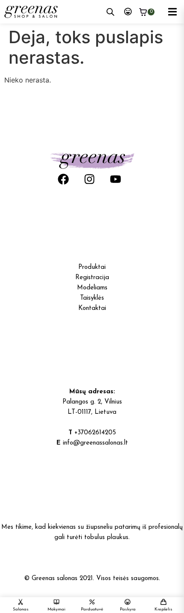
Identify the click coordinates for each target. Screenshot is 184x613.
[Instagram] (89, 179)
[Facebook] (63, 179)
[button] (172, 11)
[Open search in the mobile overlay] (110, 11)
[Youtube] (115, 179)
